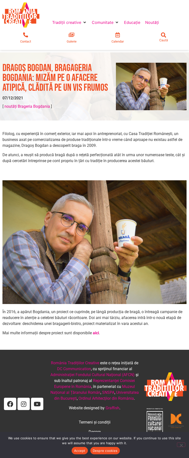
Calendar (117, 41)
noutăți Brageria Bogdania (27, 106)
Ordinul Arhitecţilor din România (106, 398)
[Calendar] (117, 34)
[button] (69, 22)
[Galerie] (71, 34)
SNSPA (108, 392)
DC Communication (74, 368)
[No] (181, 445)
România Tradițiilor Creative (75, 363)
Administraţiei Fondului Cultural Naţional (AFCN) (92, 374)
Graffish (112, 408)
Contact (25, 41)
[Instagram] (23, 404)
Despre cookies (105, 451)
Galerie (72, 41)
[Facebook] (10, 404)
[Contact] (25, 34)
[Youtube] (37, 404)
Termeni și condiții (94, 422)
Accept (79, 451)
